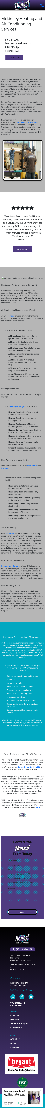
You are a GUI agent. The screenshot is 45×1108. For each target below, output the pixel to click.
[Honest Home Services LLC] (22, 5)
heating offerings (16, 406)
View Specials (14, 57)
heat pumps (32, 465)
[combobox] (22, 874)
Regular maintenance (10, 566)
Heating (14, 1019)
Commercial (17, 1027)
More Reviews (22, 249)
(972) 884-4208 (24, 949)
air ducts (10, 533)
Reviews (14, 1047)
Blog (13, 1043)
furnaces (5, 468)
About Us (15, 1039)
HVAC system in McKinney (27, 122)
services (11, 316)
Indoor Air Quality (21, 1023)
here (38, 807)
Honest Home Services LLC (28, 767)
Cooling (15, 1015)
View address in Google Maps (17, 1004)
